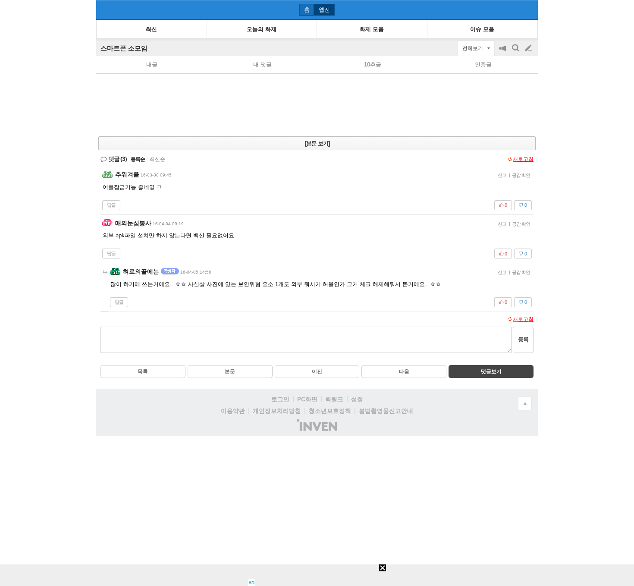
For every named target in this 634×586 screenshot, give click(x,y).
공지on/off (503, 52)
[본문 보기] (317, 143)
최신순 (157, 159)
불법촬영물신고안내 (386, 410)
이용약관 (233, 410)
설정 (357, 399)
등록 (523, 339)
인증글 (483, 64)
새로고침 (523, 159)
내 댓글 (262, 64)
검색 (516, 52)
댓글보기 (491, 372)
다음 (404, 372)
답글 (111, 205)
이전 (317, 372)
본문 (230, 372)
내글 (151, 64)
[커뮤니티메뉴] (105, 9)
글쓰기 (529, 48)
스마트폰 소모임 (124, 48)
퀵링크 (334, 399)
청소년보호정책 (330, 410)
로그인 (280, 399)
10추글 (372, 64)
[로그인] (512, 9)
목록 (143, 372)
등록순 (138, 159)
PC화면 (307, 399)
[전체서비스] (527, 9)
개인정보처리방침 (277, 410)
